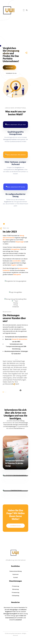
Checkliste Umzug (11, 496)
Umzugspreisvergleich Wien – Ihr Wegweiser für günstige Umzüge (15, 463)
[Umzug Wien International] (9, 10)
